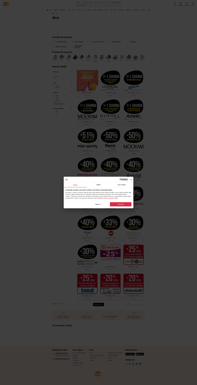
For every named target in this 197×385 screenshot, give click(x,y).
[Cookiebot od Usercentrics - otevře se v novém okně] (121, 180)
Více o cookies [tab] (122, 184)
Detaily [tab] (98, 184)
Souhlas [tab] (75, 185)
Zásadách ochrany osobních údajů (108, 198)
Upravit (97, 204)
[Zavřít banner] (131, 179)
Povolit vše (121, 204)
